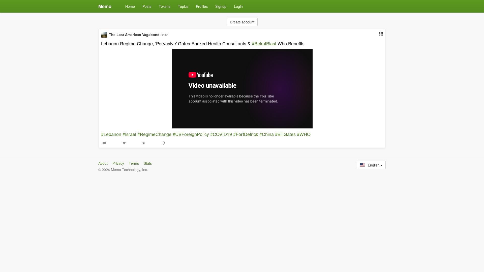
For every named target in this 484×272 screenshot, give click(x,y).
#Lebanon (111, 134)
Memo (104, 6)
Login (238, 6)
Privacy (118, 163)
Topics (183, 6)
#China (266, 134)
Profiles (202, 6)
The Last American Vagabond (134, 34)
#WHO (304, 134)
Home (130, 6)
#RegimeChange (154, 134)
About (103, 163)
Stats (148, 163)
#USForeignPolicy (191, 134)
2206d (164, 35)
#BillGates (285, 134)
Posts (146, 6)
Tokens (164, 6)
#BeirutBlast (264, 43)
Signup (220, 6)
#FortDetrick (245, 134)
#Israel (129, 134)
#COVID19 (221, 134)
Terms (134, 163)
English (372, 164)
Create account (242, 21)
